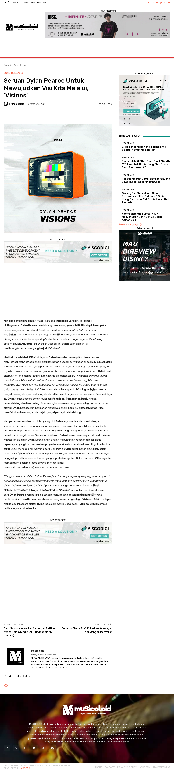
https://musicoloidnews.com (43, 655)
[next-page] (7, 685)
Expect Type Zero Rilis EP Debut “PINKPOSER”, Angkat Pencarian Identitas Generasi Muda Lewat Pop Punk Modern (94, 672)
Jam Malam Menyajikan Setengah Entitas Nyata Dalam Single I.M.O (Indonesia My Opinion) (29, 632)
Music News (128, 143)
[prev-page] (5, 685)
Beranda (8, 65)
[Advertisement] (58, 295)
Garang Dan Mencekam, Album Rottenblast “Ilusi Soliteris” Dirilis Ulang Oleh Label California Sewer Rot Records (145, 198)
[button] (167, 53)
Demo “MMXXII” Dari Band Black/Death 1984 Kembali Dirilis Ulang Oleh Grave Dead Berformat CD (146, 164)
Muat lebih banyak (129, 224)
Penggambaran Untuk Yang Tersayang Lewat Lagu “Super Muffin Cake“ (146, 180)
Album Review (21, 663)
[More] (97, 115)
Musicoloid (18, 104)
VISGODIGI (26, 768)
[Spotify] (161, 3)
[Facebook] (148, 3)
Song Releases (21, 65)
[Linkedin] (157, 3)
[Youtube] (169, 3)
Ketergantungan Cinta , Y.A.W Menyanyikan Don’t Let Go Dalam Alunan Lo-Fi (142, 216)
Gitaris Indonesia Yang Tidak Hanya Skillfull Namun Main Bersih (144, 148)
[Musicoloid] (6, 104)
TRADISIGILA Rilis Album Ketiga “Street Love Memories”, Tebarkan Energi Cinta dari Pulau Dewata (22, 672)
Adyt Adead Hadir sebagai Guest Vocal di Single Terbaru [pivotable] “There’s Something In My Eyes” (58, 672)
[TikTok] (165, 3)
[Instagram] (153, 3)
